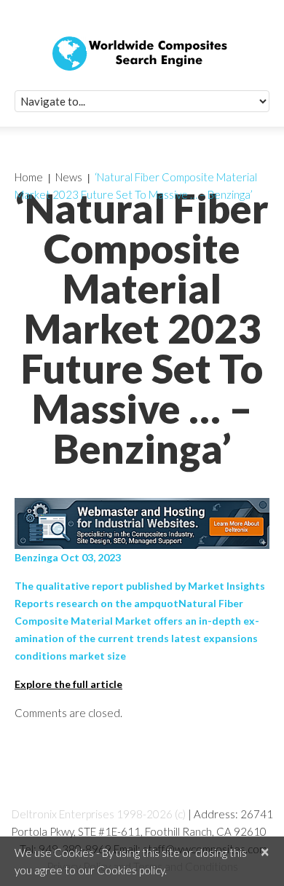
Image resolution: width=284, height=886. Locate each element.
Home (29, 176)
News (68, 176)
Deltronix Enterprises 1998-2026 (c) (99, 813)
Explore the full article (68, 684)
